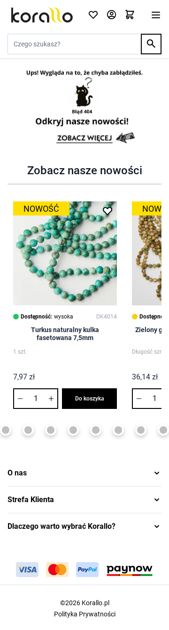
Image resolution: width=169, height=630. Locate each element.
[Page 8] (73, 430)
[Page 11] (141, 430)
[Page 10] (118, 430)
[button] (84, 473)
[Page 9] (96, 430)
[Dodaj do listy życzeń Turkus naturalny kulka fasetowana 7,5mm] (107, 210)
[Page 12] (163, 430)
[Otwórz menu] (155, 15)
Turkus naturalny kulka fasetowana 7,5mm (65, 334)
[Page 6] (28, 430)
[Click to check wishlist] (93, 15)
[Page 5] (5, 430)
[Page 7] (50, 430)
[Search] (151, 44)
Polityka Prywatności (84, 614)
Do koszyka (89, 398)
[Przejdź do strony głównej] (42, 15)
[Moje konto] (111, 15)
